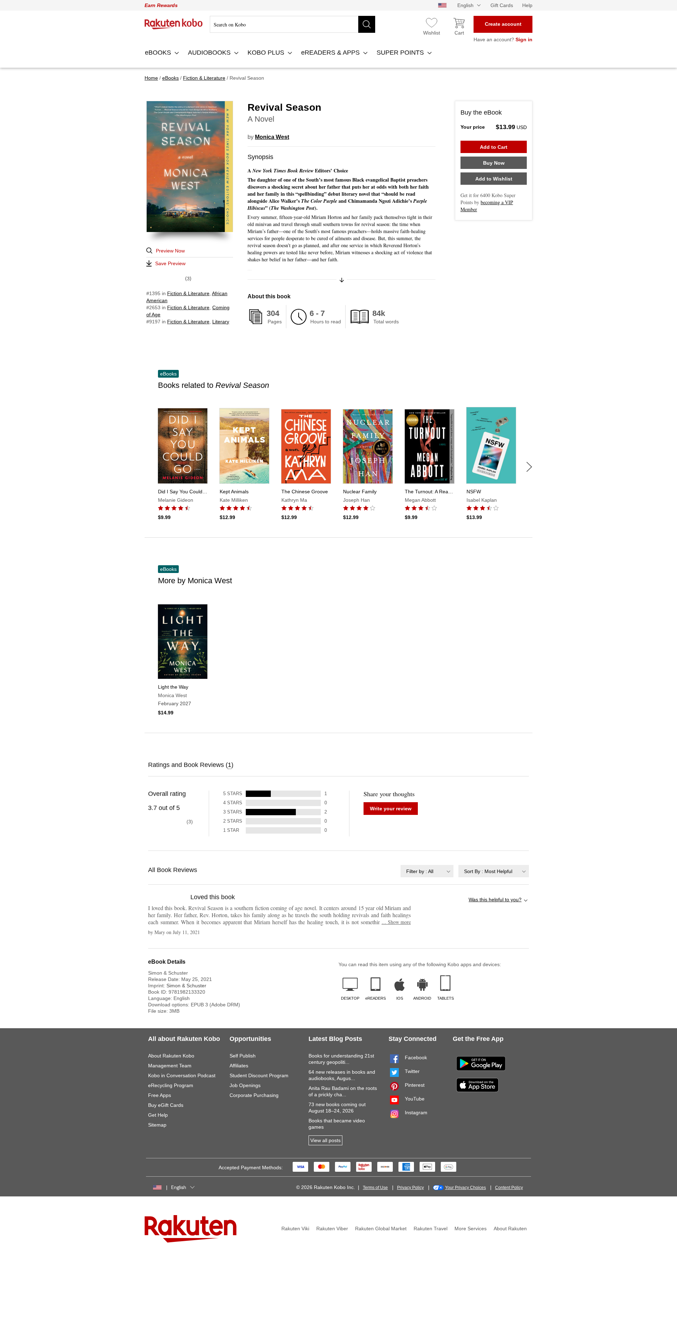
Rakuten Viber (332, 1228)
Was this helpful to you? (495, 899)
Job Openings (245, 1085)
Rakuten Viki (295, 1228)
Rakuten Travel (430, 1228)
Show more (396, 922)
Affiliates (239, 1065)
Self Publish (243, 1056)
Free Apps (159, 1095)
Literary (220, 321)
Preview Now (170, 251)
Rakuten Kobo (174, 24)
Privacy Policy (410, 1187)
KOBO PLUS (267, 52)
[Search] (366, 24)
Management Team (169, 1065)
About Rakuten (510, 1228)
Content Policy (509, 1187)
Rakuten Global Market (381, 1228)
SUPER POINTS (401, 52)
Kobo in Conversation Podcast (181, 1075)
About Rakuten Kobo (171, 1056)
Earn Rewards (161, 5)
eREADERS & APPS (331, 52)
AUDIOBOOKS (210, 52)
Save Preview (170, 263)
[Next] (529, 467)
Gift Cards (501, 5)
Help (527, 5)
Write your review (390, 808)
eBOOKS (159, 52)
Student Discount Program (259, 1075)
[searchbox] (292, 24)
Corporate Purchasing (254, 1095)
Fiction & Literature (188, 293)
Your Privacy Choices (465, 1187)
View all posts (325, 1140)
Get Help (158, 1115)
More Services (471, 1228)
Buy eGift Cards (165, 1105)
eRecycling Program (170, 1085)
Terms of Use (375, 1187)
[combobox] (427, 871)
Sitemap (157, 1125)
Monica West (272, 137)
